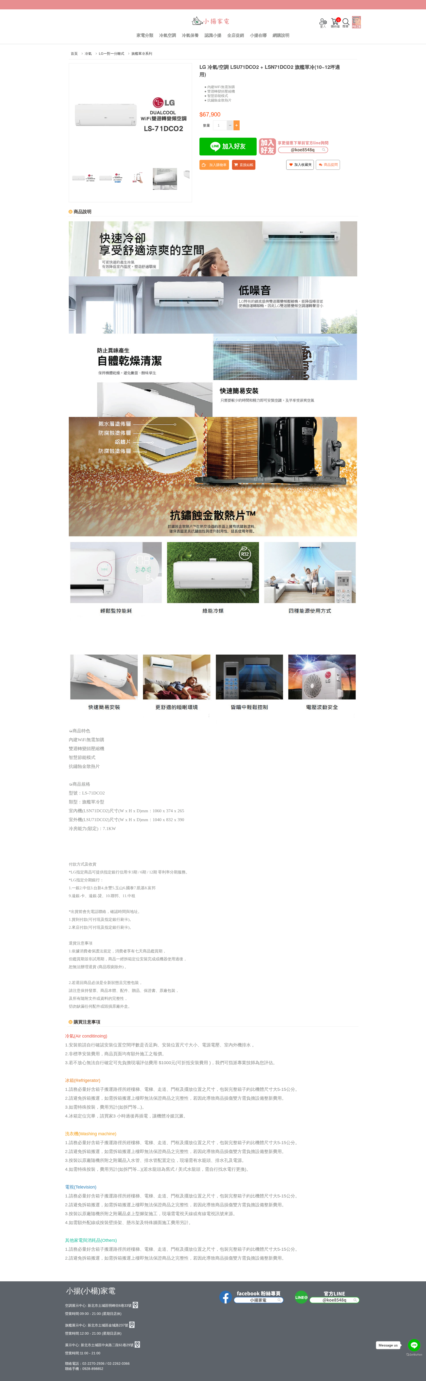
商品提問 (330, 165)
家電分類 (145, 35)
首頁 (74, 54)
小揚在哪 (258, 35)
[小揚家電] (210, 21)
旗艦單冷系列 (141, 54)
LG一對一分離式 (111, 54)
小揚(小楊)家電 (90, 1291)
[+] (236, 125)
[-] (230, 125)
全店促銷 (235, 35)
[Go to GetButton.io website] (414, 1354)
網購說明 (281, 35)
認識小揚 (213, 35)
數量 (206, 125)
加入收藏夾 (302, 165)
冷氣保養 (190, 35)
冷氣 (88, 54)
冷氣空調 (167, 35)
